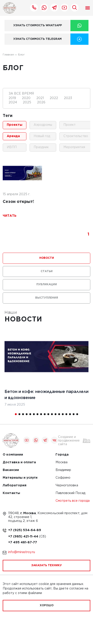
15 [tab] (66, 414)
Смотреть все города (73, 501)
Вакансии (11, 470)
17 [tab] (73, 414)
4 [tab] (27, 414)
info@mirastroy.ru (21, 552)
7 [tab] (37, 414)
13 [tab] (59, 414)
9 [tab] (45, 414)
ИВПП (12, 147)
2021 (40, 98)
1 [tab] (16, 414)
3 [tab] (23, 414)
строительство (75, 136)
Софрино (63, 478)
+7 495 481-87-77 (22, 542)
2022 (54, 98)
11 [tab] (52, 414)
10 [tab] (48, 414)
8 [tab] (41, 414)
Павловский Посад (70, 493)
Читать (9, 215)
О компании (13, 455)
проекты (14, 125)
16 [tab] (70, 414)
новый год (42, 136)
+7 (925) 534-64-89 (24, 530)
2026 (41, 102)
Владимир (63, 470)
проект (69, 125)
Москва (61, 462)
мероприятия (74, 147)
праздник (41, 147)
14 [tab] (63, 414)
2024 (13, 102)
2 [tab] (19, 414)
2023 (68, 98)
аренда (13, 136)
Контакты (11, 493)
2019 (13, 98)
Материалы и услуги (20, 478)
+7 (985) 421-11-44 (23, 536)
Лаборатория (14, 485)
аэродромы (43, 125)
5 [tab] (30, 414)
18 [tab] (77, 414)
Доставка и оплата (19, 462)
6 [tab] (34, 414)
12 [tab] (55, 414)
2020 (26, 98)
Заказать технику (46, 565)
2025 (27, 102)
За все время (21, 93)
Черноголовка (67, 485)
